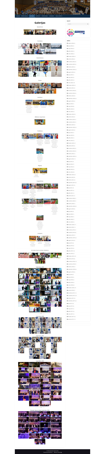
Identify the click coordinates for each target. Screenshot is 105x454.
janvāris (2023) (71, 145)
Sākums (18, 16)
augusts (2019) (71, 240)
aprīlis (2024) (70, 109)
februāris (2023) (71, 143)
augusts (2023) (71, 130)
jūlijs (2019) (70, 243)
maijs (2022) (70, 166)
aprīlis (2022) (70, 169)
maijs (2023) (70, 135)
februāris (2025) (71, 85)
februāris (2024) (71, 114)
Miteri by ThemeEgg (58, 452)
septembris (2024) (71, 98)
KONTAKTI (38, 16)
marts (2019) (70, 253)
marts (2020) (70, 222)
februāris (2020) (71, 224)
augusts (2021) (71, 185)
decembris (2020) (71, 198)
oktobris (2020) (71, 203)
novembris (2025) (71, 64)
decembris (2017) (71, 293)
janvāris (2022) (71, 177)
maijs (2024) (70, 106)
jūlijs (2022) (70, 161)
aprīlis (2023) (70, 137)
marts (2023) (70, 140)
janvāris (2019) (71, 258)
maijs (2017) (70, 308)
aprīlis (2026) (70, 51)
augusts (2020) (71, 208)
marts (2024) (70, 111)
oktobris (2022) (71, 153)
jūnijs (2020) (70, 214)
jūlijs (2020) (70, 211)
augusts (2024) (71, 101)
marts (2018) (70, 285)
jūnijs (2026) (70, 45)
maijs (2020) (70, 216)
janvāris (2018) (71, 290)
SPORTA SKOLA (24, 16)
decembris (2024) (71, 90)
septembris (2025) (71, 69)
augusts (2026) (71, 43)
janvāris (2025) (71, 88)
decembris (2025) (71, 61)
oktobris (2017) (71, 298)
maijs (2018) (70, 279)
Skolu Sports (59, 16)
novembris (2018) (71, 264)
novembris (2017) (71, 295)
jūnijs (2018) (70, 277)
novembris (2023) (71, 122)
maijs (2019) (70, 248)
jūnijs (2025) (70, 74)
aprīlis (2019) (70, 250)
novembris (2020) (71, 201)
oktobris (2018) (71, 266)
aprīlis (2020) (70, 219)
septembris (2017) (71, 300)
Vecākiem (51, 16)
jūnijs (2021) (70, 190)
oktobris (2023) (71, 124)
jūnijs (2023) (70, 132)
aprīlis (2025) (70, 80)
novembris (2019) (71, 232)
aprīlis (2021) (70, 193)
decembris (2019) (71, 229)
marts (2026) (70, 53)
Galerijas (32, 16)
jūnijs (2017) (70, 306)
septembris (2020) (71, 206)
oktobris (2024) (71, 95)
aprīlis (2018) (70, 282)
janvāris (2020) (71, 227)
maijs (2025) (70, 77)
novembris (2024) (71, 93)
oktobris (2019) (71, 235)
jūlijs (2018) (70, 274)
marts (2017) (70, 314)
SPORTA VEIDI (44, 16)
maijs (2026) (70, 48)
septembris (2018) (71, 269)
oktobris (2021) (71, 179)
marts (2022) (70, 172)
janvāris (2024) (71, 116)
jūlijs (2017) (70, 303)
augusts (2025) (71, 72)
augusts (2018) (71, 271)
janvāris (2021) (71, 195)
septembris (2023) (71, 127)
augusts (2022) (71, 158)
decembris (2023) (71, 119)
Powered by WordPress (47, 452)
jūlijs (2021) (70, 187)
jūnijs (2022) (70, 164)
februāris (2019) (71, 256)
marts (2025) (70, 82)
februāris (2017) (71, 316)
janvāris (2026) (71, 59)
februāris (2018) (71, 287)
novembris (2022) (71, 151)
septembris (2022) (71, 156)
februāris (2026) (71, 56)
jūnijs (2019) (70, 245)
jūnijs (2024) (70, 103)
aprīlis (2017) (70, 311)
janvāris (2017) (71, 319)
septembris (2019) (71, 237)
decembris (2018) (71, 261)
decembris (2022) (71, 148)
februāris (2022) (71, 174)
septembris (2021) (71, 182)
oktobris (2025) (71, 66)
